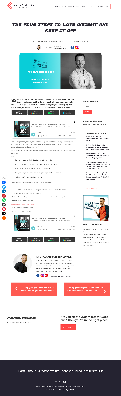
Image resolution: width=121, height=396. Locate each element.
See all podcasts (92, 188)
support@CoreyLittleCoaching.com (23, 204)
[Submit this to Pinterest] (4, 196)
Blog (90, 6)
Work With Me (103, 6)
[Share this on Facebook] (4, 182)
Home (57, 6)
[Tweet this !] (4, 187)
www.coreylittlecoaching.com (61, 277)
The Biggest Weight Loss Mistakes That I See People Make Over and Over (85, 289)
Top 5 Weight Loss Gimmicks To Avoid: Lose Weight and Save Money (37, 289)
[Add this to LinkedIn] (4, 191)
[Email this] (4, 213)
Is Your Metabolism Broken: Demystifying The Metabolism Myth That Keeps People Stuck (97, 147)
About (64, 6)
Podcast (84, 6)
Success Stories (73, 6)
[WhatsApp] (4, 200)
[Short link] (4, 204)
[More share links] (4, 218)
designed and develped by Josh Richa (63, 390)
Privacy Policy (81, 386)
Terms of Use (69, 386)
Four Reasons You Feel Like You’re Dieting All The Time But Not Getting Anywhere (97, 156)
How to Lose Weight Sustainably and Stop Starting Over (97, 138)
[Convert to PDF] (4, 209)
